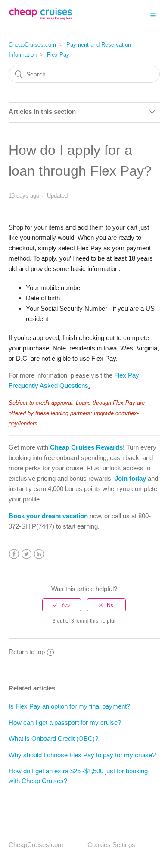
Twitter (26, 554)
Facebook (14, 554)
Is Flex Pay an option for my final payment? (69, 706)
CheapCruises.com (32, 44)
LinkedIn (39, 554)
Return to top (27, 651)
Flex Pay (58, 54)
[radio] (61, 604)
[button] (153, 15)
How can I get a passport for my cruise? (65, 722)
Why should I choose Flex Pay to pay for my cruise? (82, 755)
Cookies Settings (111, 844)
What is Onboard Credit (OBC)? (53, 738)
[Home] (40, 19)
